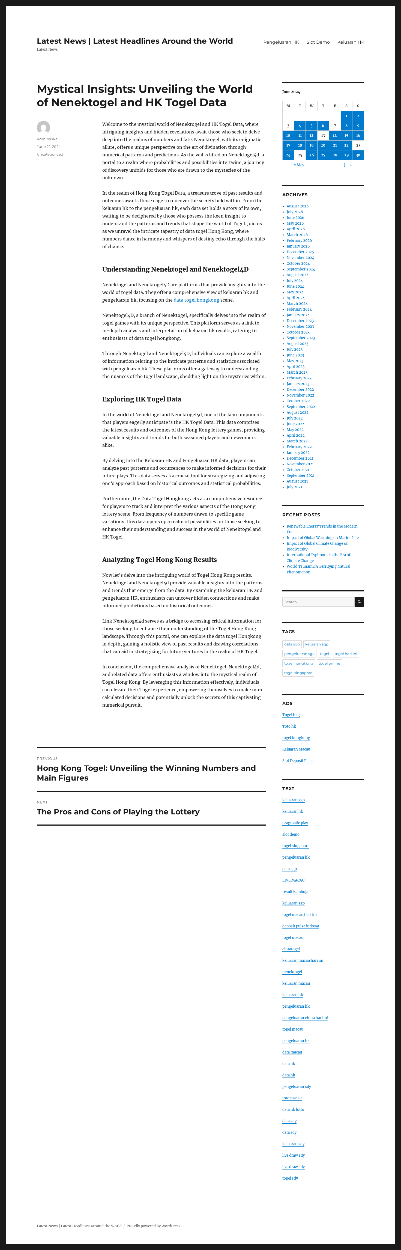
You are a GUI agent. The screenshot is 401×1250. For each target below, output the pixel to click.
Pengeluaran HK (281, 42)
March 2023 (297, 372)
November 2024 (300, 257)
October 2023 (298, 332)
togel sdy (290, 1178)
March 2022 (297, 441)
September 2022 (301, 406)
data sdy (289, 1121)
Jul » (348, 165)
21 (335, 145)
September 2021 (301, 475)
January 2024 (298, 315)
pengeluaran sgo (299, 653)
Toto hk (289, 726)
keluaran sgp (316, 644)
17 (288, 145)
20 (323, 145)
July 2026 (295, 212)
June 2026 (295, 217)
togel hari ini (346, 653)
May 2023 (295, 361)
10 (288, 135)
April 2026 (296, 229)
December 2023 (300, 321)
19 (312, 145)
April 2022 (296, 435)
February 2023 (299, 378)
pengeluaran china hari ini (305, 1018)
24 (288, 155)
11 (300, 135)
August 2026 (298, 206)
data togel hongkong (196, 300)
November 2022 (300, 395)
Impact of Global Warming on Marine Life (323, 537)
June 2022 (295, 424)
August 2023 (297, 343)
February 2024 (299, 309)
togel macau (292, 1029)
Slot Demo (318, 42)
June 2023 (295, 355)
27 (323, 155)
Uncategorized (50, 154)
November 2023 (300, 326)
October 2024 (298, 263)
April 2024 (296, 298)
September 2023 (301, 338)
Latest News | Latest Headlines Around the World (135, 41)
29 (346, 155)
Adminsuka (47, 139)
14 (335, 135)
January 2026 (298, 246)
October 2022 (298, 401)
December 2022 (300, 389)
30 (358, 155)
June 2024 (295, 286)
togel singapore (298, 673)
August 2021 (297, 481)
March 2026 (297, 235)
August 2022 (298, 412)
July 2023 (295, 349)
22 (346, 145)
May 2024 (295, 292)
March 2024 (297, 303)
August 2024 (298, 275)
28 (335, 155)
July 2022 (295, 418)
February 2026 (299, 240)
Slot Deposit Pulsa (297, 760)
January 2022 (298, 452)
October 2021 (298, 470)
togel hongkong (298, 663)
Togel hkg (291, 715)
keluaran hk (292, 811)
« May (299, 165)
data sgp (292, 644)
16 (358, 135)
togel (324, 653)
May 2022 (295, 429)
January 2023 (298, 384)
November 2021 (300, 464)
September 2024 (301, 269)
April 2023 (295, 366)
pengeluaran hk (296, 857)
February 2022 (299, 447)
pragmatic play (295, 823)
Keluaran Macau (296, 749)
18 (300, 145)
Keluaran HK (350, 42)
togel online (329, 663)
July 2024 (295, 280)
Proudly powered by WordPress (154, 1226)
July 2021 (294, 487)
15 (346, 135)
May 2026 (295, 223)
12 (311, 135)
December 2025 (300, 252)
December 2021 (300, 458)
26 (311, 155)
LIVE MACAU (293, 880)
